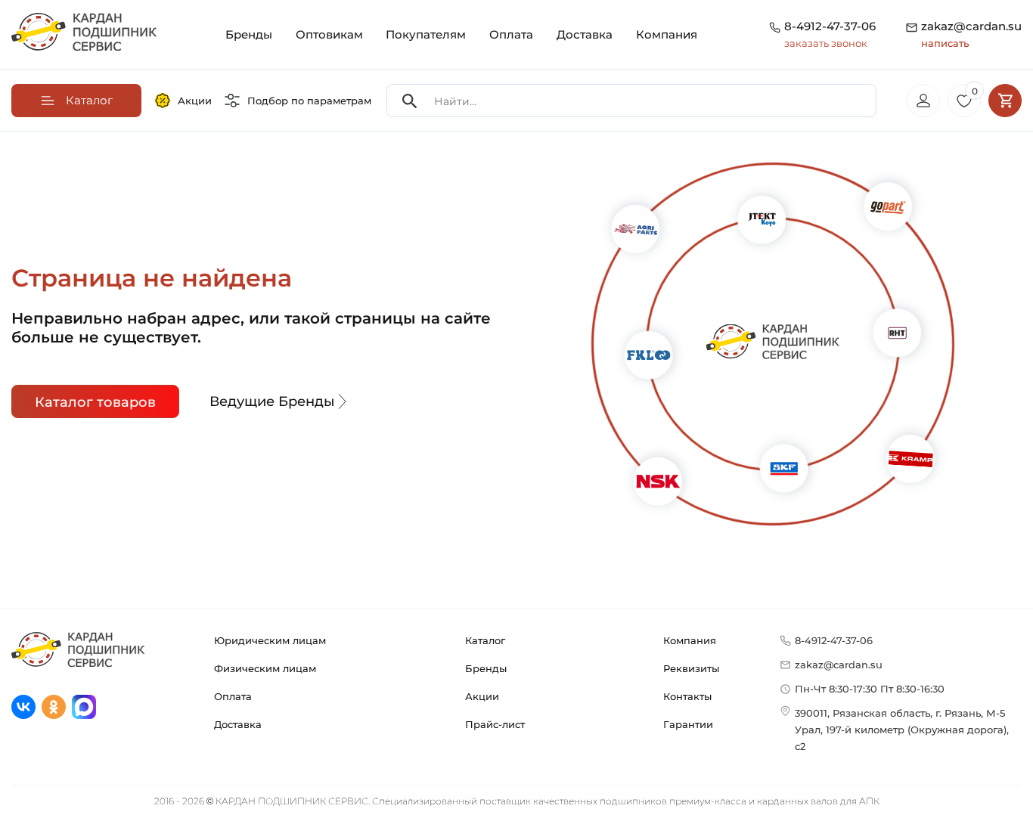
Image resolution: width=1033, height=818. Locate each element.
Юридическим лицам (270, 640)
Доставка (585, 34)
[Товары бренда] (642, 467)
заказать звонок (825, 43)
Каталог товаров (95, 402)
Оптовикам (329, 34)
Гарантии (688, 724)
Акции (195, 101)
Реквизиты (691, 668)
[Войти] (923, 100)
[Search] (410, 101)
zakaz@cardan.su (971, 34)
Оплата (511, 34)
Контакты (687, 696)
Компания (666, 34)
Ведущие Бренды (272, 401)
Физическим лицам (265, 668)
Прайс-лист (495, 724)
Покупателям (426, 34)
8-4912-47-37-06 (830, 26)
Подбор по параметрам (309, 101)
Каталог (485, 640)
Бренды (248, 34)
